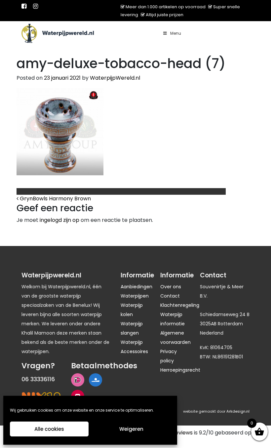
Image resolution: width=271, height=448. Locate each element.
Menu (175, 33)
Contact (170, 296)
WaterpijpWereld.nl (115, 78)
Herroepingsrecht (180, 370)
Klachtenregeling (179, 305)
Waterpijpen (135, 296)
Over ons (170, 286)
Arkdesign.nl (238, 411)
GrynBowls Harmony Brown (55, 198)
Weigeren (131, 429)
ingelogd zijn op (59, 220)
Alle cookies (49, 429)
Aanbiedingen (136, 286)
